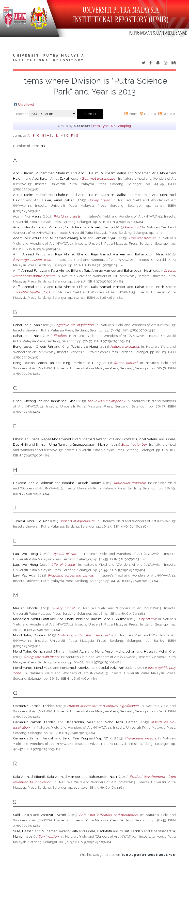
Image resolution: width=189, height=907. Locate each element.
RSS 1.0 (150, 114)
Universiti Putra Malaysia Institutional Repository (48, 58)
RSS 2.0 (169, 114)
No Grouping (121, 126)
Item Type (101, 126)
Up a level (26, 104)
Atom (133, 114)
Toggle (9, 9)
